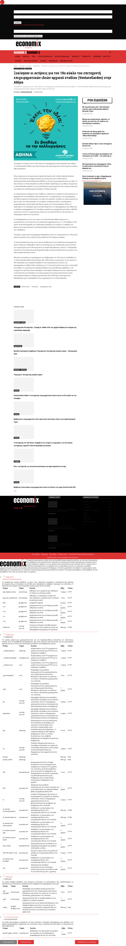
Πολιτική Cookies (62, 554)
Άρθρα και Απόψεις (31, 61)
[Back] (14, 5)
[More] (65, 298)
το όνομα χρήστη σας (21, 14)
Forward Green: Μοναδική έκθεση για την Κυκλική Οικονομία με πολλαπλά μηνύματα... (62, 527)
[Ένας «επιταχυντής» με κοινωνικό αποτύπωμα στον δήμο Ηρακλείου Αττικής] (46, 455)
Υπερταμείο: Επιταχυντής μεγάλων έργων (28, 375)
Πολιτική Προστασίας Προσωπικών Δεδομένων (81, 554)
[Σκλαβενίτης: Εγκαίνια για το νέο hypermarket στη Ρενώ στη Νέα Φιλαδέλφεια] (63, 504)
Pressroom (53, 61)
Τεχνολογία (86, 56)
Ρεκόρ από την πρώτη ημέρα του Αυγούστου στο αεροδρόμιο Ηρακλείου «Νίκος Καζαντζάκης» (95, 133)
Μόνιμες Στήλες (66, 61)
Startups (16, 390)
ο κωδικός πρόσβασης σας (23, 20)
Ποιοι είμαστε (35, 554)
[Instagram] (16, 508)
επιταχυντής (35, 286)
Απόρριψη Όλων (8, 942)
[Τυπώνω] (60, 298)
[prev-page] (14, 491)
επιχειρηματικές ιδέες (45, 286)
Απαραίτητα (10, 577)
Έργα (33, 56)
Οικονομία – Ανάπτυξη (101, 56)
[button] (110, 53)
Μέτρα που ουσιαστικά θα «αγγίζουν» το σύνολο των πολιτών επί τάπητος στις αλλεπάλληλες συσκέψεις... (96, 121)
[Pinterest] (39, 298)
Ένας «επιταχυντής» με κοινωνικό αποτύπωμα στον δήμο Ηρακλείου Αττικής (40, 466)
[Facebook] (31, 298)
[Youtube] (21, 508)
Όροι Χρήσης (52, 554)
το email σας (18, 34)
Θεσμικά (18, 61)
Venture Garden (25, 286)
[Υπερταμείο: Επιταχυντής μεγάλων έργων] (46, 364)
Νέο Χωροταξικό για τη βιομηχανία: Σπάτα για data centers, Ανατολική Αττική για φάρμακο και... (96, 166)
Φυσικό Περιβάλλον (62, 56)
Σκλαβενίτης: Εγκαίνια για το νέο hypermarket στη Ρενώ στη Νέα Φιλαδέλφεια (62, 510)
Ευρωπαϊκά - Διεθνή (19, 322)
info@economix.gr (29, 506)
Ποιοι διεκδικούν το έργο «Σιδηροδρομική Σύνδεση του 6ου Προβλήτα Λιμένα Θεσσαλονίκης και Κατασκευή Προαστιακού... (96, 179)
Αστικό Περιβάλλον (45, 56)
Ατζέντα (43, 61)
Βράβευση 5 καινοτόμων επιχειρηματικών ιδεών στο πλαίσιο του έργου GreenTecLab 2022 (45, 487)
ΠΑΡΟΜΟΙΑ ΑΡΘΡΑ (19, 307)
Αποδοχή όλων (26, 942)
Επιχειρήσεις (36, 66)
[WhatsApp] (43, 298)
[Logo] (20, 53)
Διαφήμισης (10, 635)
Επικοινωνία (44, 554)
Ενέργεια (26, 56)
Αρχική (17, 56)
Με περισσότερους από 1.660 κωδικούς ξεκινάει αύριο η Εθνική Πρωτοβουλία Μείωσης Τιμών (95, 109)
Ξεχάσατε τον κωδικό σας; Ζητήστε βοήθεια (29, 25)
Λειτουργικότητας (12, 917)
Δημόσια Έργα (18, 346)
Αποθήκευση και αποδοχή (87, 942)
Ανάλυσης (9, 877)
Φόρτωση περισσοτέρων (91, 181)
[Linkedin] (52, 298)
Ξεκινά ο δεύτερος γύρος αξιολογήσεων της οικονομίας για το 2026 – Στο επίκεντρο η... (97, 155)
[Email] (56, 298)
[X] (35, 298)
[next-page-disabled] (16, 491)
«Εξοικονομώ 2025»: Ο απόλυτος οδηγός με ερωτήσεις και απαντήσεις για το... (61, 545)
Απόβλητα (75, 56)
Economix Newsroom (26, 92)
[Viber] (48, 298)
